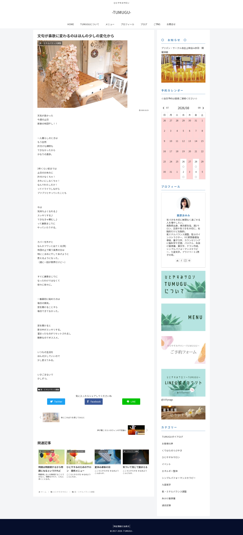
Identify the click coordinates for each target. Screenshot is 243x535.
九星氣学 (166, 484)
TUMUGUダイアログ (172, 436)
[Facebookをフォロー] (181, 260)
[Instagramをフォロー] (185, 260)
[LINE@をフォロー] (189, 260)
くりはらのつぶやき (172, 450)
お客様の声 (167, 443)
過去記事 (166, 505)
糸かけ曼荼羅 (168, 498)
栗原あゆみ (183, 215)
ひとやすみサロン (171, 457)
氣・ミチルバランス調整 (49, 389)
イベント (166, 464)
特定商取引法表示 (121, 526)
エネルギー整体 (170, 471)
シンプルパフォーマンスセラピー (179, 477)
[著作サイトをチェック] (177, 260)
